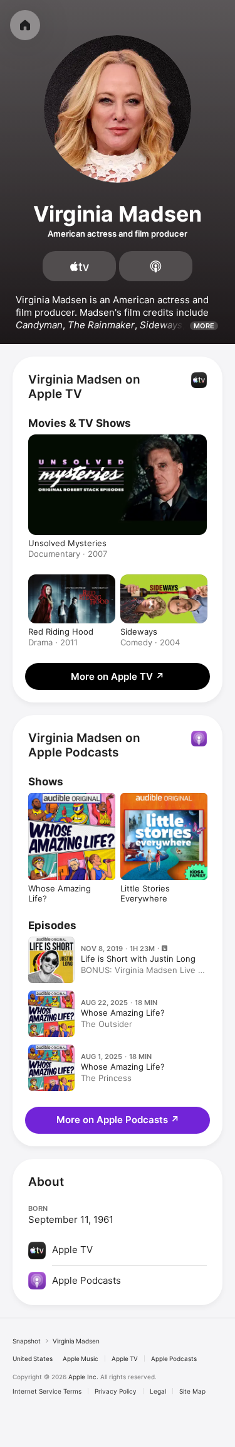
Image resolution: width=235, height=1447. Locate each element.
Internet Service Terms (47, 1391)
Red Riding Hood (60, 632)
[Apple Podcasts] (155, 266)
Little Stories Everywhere (145, 893)
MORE (204, 325)
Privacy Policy (116, 1391)
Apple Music (80, 1358)
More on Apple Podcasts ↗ (117, 1120)
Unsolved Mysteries (67, 543)
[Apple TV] (79, 266)
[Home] (25, 25)
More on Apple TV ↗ (117, 676)
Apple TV (125, 1358)
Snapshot (27, 1341)
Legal (158, 1391)
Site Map (192, 1391)
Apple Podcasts (174, 1358)
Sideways (138, 632)
